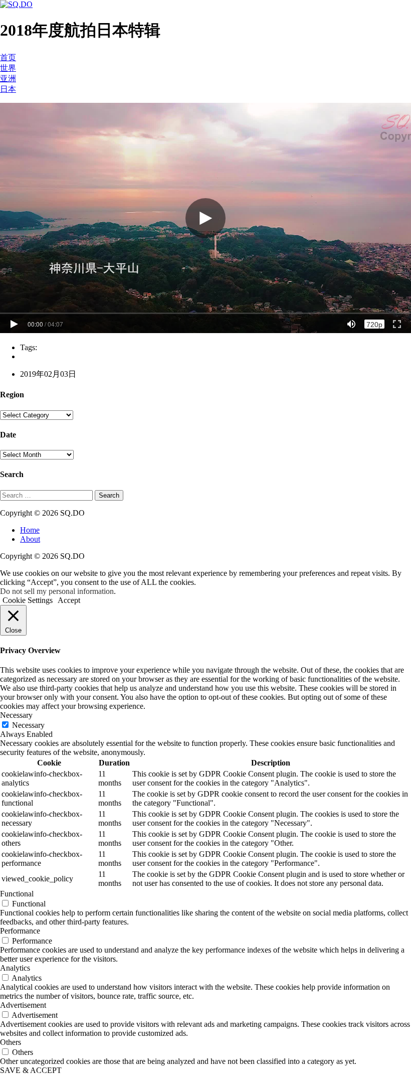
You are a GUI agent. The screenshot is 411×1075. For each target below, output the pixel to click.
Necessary (28, 725)
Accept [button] (69, 600)
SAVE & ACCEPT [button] (31, 1070)
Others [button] (10, 1042)
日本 (8, 89)
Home (30, 530)
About (30, 539)
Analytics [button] (15, 968)
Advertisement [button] (23, 1005)
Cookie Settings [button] (28, 600)
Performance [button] (20, 931)
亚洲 (8, 78)
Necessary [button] (16, 715)
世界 (8, 68)
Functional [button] (17, 893)
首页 (8, 57)
